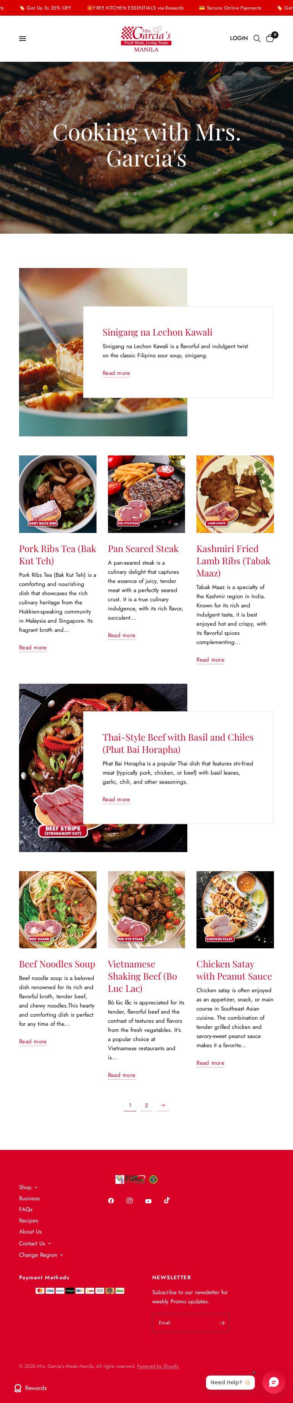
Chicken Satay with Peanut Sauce (234, 969)
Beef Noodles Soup (57, 963)
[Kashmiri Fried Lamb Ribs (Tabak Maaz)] (235, 494)
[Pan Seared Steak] (146, 494)
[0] (268, 38)
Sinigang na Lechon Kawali (158, 332)
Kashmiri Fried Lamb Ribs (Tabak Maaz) (233, 560)
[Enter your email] (222, 1323)
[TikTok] (172, 1200)
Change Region (38, 1255)
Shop (25, 1187)
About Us (30, 1231)
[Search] (257, 38)
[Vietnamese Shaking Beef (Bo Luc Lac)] (146, 910)
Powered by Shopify (158, 1366)
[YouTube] (153, 1201)
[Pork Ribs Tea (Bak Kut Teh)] (58, 494)
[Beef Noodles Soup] (58, 910)
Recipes (28, 1220)
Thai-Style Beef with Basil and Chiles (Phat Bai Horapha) (178, 743)
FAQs (25, 1209)
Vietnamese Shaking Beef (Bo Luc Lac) (142, 975)
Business (29, 1198)
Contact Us (32, 1243)
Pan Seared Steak (143, 548)
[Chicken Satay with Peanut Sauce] (235, 910)
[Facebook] (116, 1200)
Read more (116, 373)
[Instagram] (135, 1200)
